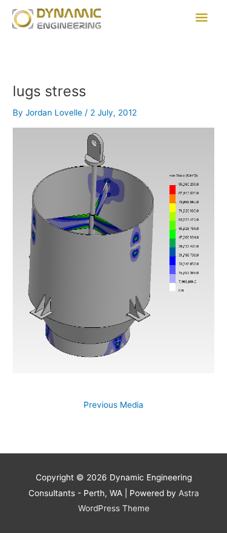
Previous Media (113, 405)
